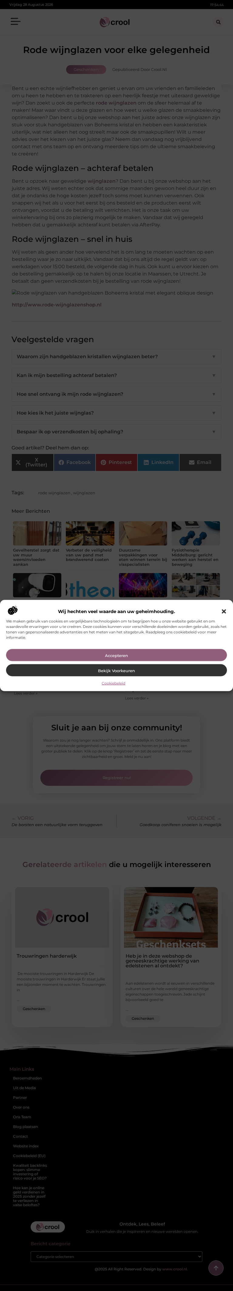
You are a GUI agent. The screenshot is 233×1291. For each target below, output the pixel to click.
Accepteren (116, 655)
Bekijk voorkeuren (116, 670)
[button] (224, 611)
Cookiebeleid (113, 683)
